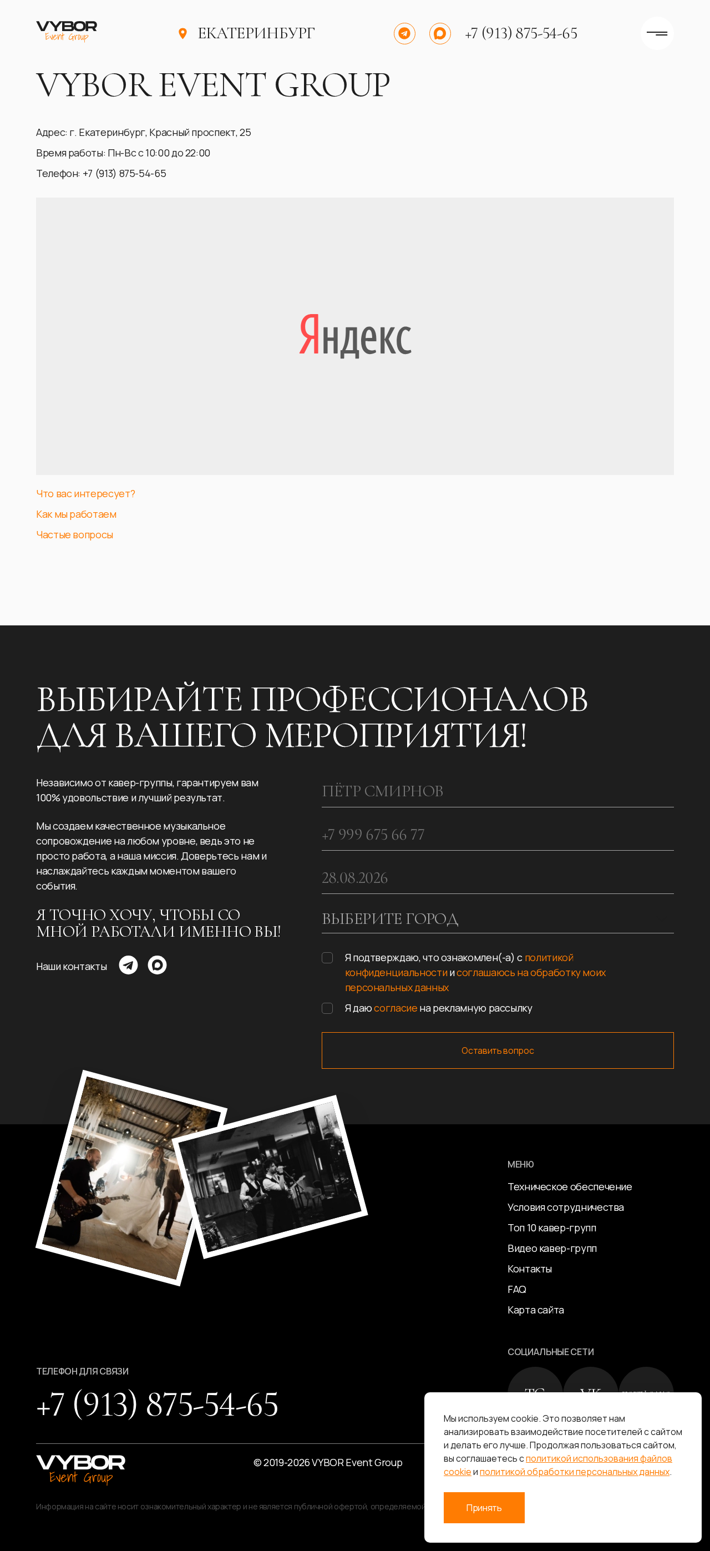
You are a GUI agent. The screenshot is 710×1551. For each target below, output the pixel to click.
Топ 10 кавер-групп (552, 1227)
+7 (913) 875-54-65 (521, 33)
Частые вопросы (74, 534)
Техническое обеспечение (570, 1186)
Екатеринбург (256, 33)
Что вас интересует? (85, 493)
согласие (395, 1007)
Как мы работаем (76, 514)
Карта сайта (536, 1309)
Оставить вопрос (498, 1050)
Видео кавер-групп (552, 1248)
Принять (484, 1508)
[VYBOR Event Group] (66, 33)
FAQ (517, 1289)
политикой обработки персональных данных (575, 1472)
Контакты (530, 1268)
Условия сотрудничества (566, 1207)
